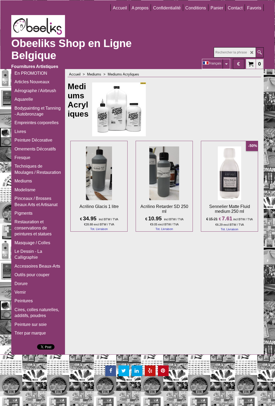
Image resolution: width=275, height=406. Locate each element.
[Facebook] (110, 370)
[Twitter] (123, 370)
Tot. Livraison (99, 229)
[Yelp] (150, 370)
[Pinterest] (163, 370)
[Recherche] (259, 52)
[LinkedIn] (137, 370)
